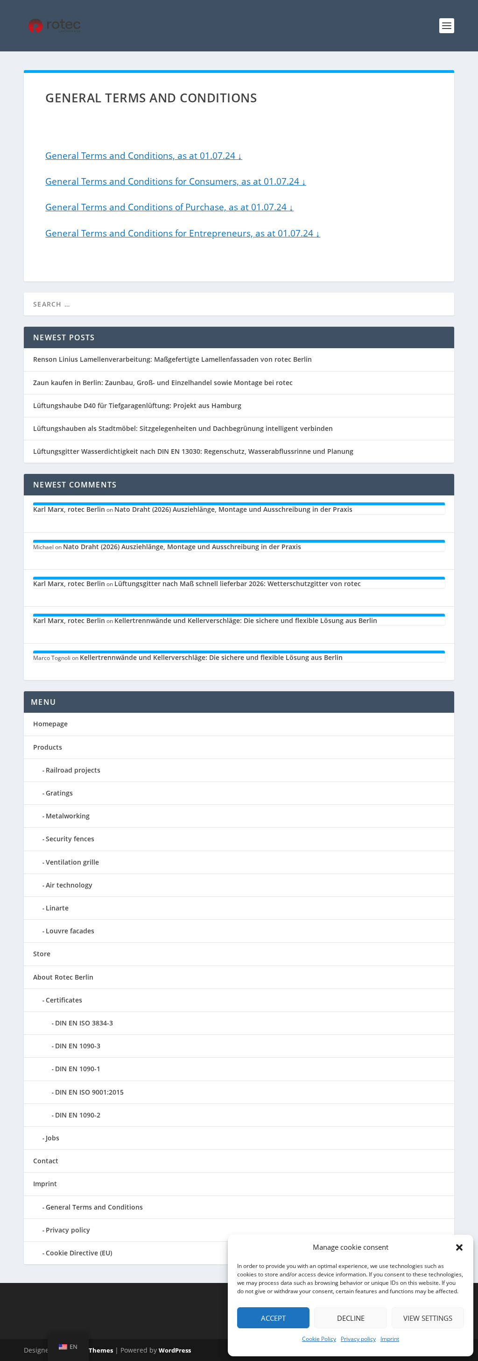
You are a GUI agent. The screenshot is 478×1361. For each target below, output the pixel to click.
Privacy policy (358, 1339)
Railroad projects (73, 770)
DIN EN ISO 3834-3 (84, 1022)
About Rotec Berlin (63, 977)
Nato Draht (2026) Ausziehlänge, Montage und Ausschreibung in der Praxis (233, 509)
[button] (459, 1247)
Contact (45, 1160)
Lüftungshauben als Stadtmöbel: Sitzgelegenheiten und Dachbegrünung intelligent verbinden (183, 428)
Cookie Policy (319, 1339)
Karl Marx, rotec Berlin (69, 509)
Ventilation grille (72, 862)
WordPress (175, 1350)
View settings (427, 1318)
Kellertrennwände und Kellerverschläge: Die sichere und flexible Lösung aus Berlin (245, 620)
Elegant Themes (88, 1350)
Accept (273, 1318)
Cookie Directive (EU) (79, 1252)
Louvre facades (70, 930)
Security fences (70, 838)
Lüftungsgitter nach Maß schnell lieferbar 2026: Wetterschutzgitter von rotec (237, 583)
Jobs (52, 1137)
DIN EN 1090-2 (77, 1114)
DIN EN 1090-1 (77, 1068)
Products (47, 747)
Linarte (57, 907)
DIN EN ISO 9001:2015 (89, 1092)
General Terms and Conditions (94, 1207)
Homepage (50, 723)
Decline (351, 1318)
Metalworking (68, 815)
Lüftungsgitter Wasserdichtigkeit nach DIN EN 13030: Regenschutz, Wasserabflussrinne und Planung (193, 451)
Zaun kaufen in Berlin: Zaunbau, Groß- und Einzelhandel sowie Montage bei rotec (163, 382)
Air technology (69, 885)
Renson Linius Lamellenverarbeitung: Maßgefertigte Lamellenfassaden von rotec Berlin (172, 359)
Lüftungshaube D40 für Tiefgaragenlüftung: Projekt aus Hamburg (137, 405)
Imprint (389, 1339)
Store (41, 953)
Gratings (59, 792)
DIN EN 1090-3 (77, 1045)
